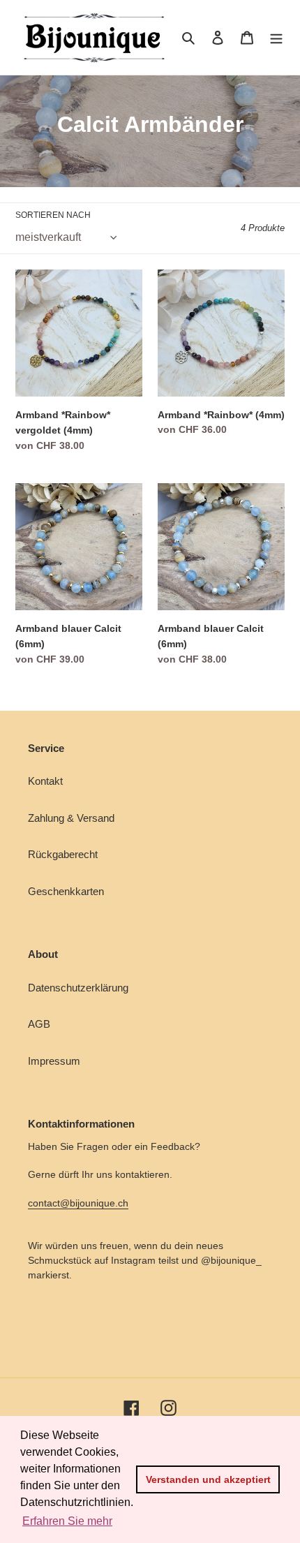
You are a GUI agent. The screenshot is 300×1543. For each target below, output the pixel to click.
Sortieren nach (53, 215)
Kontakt (45, 781)
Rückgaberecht (63, 854)
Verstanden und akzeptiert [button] (208, 1479)
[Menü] (276, 37)
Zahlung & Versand (71, 818)
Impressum (54, 1061)
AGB (39, 1024)
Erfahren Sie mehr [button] (67, 1521)
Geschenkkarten (66, 891)
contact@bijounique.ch (78, 1203)
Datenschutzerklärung (78, 988)
